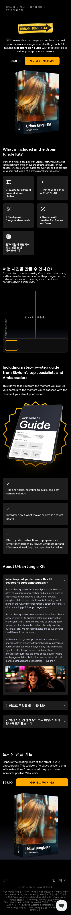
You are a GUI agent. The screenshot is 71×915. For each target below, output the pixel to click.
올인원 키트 (36, 7)
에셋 (22, 7)
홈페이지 (10, 7)
